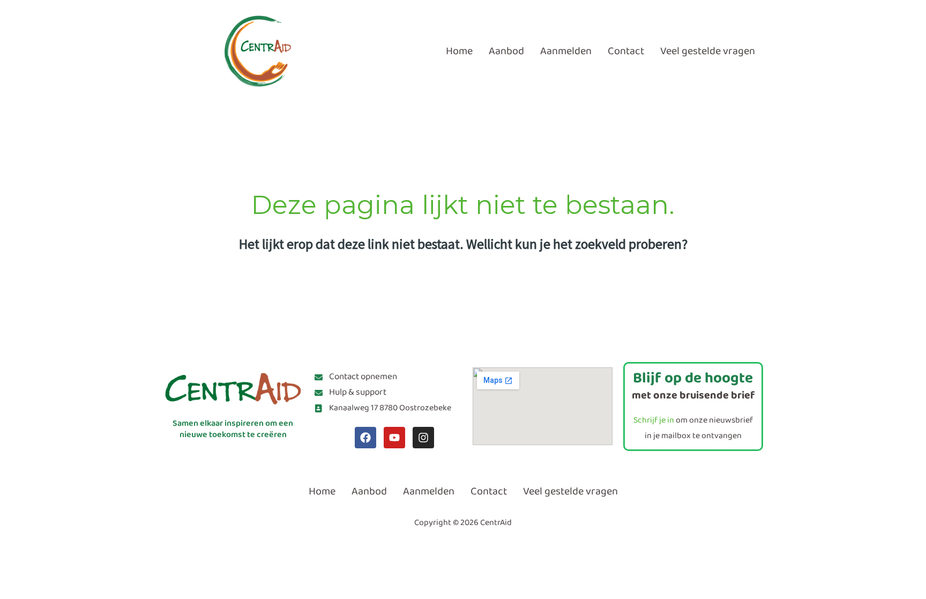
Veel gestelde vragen (707, 51)
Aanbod (506, 51)
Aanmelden (566, 51)
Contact (626, 51)
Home (459, 51)
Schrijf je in (653, 420)
